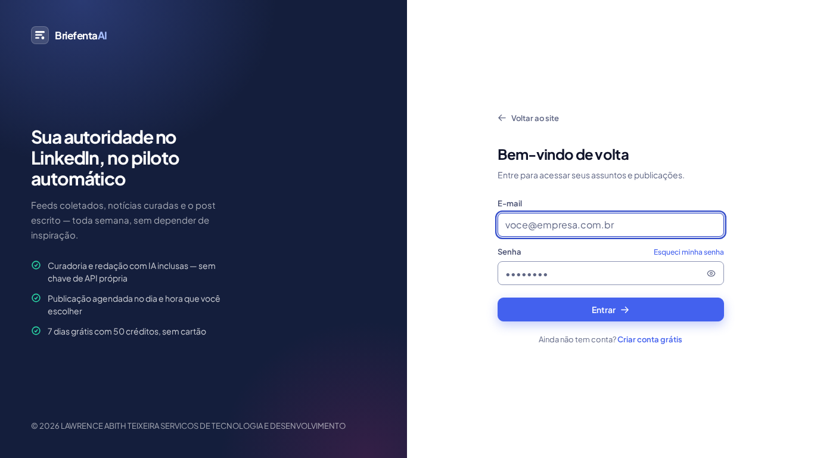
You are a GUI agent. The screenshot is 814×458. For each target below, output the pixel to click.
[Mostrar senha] (711, 273)
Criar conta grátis (649, 339)
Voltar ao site (535, 118)
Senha (611, 251)
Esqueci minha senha (689, 251)
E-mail (510, 203)
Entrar (604, 309)
